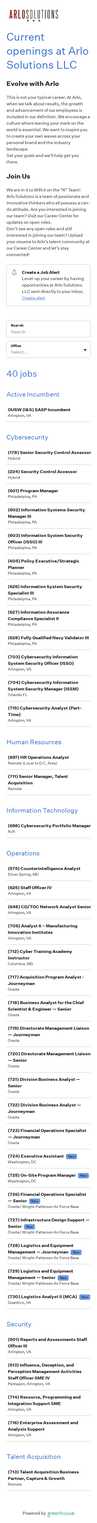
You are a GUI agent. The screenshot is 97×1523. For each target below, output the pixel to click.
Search (17, 325)
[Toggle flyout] (85, 350)
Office (16, 346)
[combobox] (11, 352)
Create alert (33, 298)
